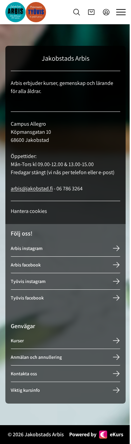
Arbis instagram (27, 248)
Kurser (17, 341)
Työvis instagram (28, 281)
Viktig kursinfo (25, 390)
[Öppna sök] (76, 12)
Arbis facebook (26, 265)
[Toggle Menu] (121, 12)
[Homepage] (25, 12)
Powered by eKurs (96, 434)
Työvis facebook (27, 298)
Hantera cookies (29, 211)
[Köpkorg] (91, 12)
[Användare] (106, 12)
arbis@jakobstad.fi (32, 188)
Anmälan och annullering (36, 357)
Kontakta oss (24, 374)
